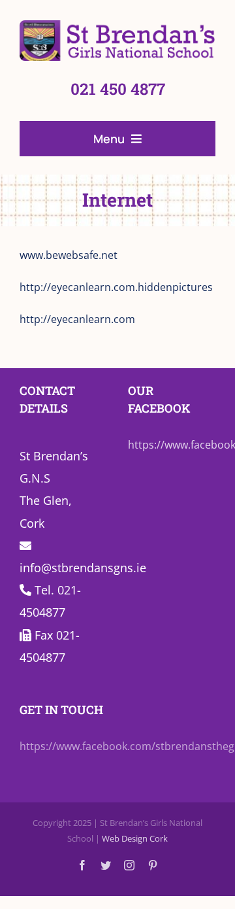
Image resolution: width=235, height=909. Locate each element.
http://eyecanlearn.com (77, 319)
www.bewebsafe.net (69, 255)
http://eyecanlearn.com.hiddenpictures (116, 287)
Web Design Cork (135, 838)
